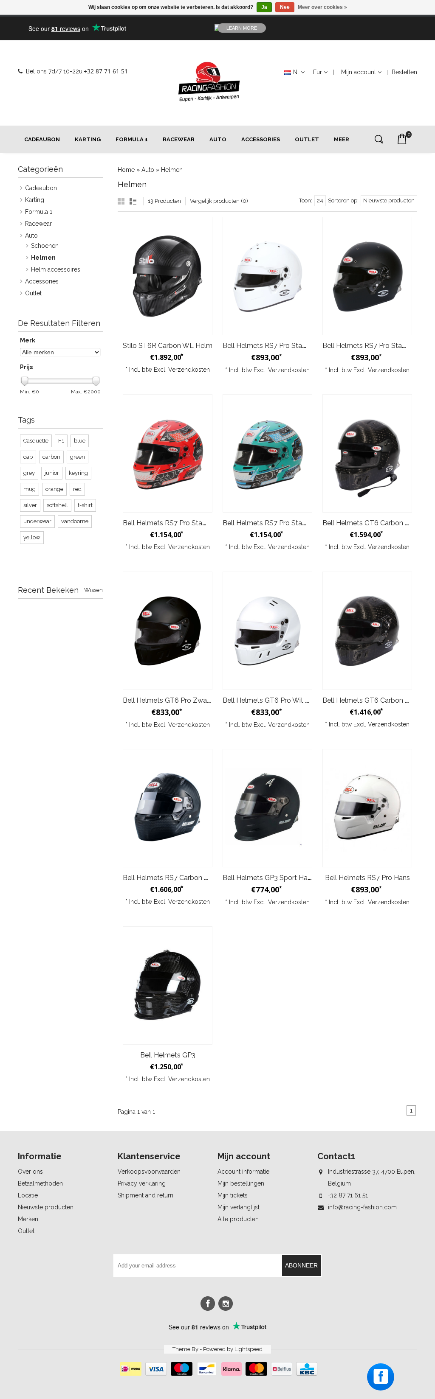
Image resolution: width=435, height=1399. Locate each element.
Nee (285, 7)
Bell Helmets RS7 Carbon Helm (172, 878)
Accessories (260, 139)
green (77, 457)
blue (79, 440)
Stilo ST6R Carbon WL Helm (167, 346)
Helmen (172, 169)
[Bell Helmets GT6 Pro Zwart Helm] (167, 631)
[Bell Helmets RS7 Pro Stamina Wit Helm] (267, 276)
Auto (217, 139)
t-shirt (85, 505)
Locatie (28, 1195)
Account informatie (243, 1171)
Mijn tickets (233, 1195)
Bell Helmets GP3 (167, 1055)
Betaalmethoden (40, 1183)
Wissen (93, 590)
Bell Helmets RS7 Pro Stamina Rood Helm (189, 523)
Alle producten (238, 1219)
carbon (51, 457)
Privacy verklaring (142, 1183)
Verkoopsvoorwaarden (149, 1171)
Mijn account (358, 72)
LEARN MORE (241, 28)
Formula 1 (132, 139)
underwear (37, 521)
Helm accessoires (55, 269)
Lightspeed (248, 1349)
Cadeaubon (42, 139)
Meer (341, 139)
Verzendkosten (189, 369)
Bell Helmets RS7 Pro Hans (367, 878)
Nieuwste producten (45, 1207)
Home (126, 169)
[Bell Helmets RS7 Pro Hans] (367, 808)
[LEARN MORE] (358, 28)
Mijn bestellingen (241, 1183)
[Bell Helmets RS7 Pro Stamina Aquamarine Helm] (267, 453)
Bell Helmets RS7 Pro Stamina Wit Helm (285, 346)
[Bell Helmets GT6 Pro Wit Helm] (267, 631)
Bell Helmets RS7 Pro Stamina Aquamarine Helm (299, 523)
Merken (28, 1219)
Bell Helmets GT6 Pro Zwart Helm (176, 700)
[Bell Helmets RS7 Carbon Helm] (167, 808)
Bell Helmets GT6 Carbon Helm (372, 700)
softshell (57, 505)
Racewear (179, 139)
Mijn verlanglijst (239, 1207)
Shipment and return (145, 1195)
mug (29, 489)
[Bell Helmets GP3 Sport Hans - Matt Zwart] (267, 808)
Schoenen (45, 245)
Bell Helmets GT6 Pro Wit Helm (272, 700)
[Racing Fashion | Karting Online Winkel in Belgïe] (209, 82)
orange (54, 489)
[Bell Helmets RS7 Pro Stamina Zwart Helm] (367, 276)
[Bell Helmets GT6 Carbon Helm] (367, 631)
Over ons (30, 1171)
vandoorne (74, 521)
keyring (78, 473)
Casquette (35, 440)
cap (28, 457)
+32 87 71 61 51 (106, 71)
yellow (31, 537)
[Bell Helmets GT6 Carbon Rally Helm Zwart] (367, 453)
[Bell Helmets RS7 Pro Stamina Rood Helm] (167, 453)
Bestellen (404, 72)
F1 (61, 440)
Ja (264, 7)
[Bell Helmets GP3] (167, 985)
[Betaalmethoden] (217, 1373)
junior (52, 473)
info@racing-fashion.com (362, 1207)
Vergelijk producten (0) (219, 201)
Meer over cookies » (322, 7)
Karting (88, 139)
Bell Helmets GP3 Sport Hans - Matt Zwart (289, 878)
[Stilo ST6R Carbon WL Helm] (167, 276)
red (77, 489)
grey (29, 473)
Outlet (307, 139)
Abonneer (301, 1265)
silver (30, 505)
